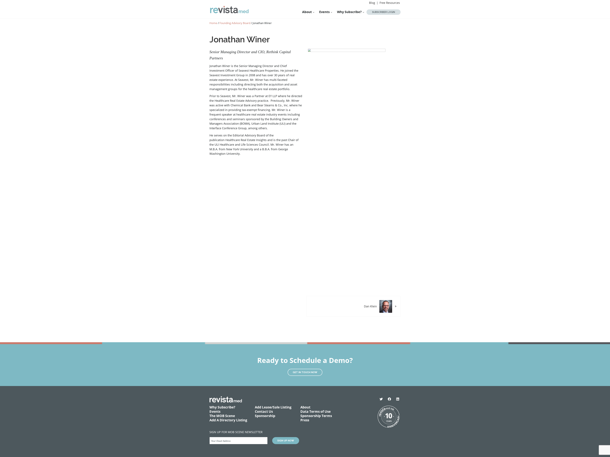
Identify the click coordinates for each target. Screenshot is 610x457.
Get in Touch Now (305, 372)
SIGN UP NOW (285, 440)
